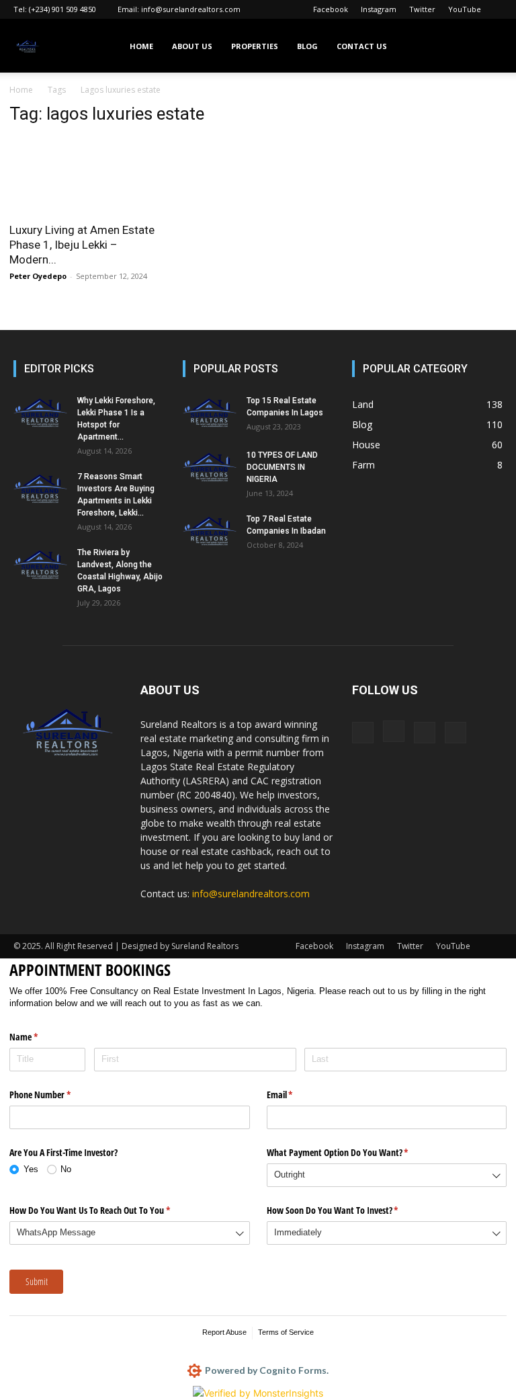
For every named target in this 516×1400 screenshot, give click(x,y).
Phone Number (55, 1094)
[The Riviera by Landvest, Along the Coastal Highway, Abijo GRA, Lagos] (40, 565)
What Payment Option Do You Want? (353, 1152)
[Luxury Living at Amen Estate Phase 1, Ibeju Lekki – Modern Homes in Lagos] (86, 176)
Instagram (378, 9)
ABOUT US (192, 46)
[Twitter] (424, 732)
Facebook (330, 9)
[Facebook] (363, 732)
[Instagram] (393, 731)
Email (296, 1094)
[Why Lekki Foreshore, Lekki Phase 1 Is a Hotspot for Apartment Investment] (40, 413)
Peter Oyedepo (38, 276)
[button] (486, 46)
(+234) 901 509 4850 (62, 9)
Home (21, 89)
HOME (141, 46)
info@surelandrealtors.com (191, 9)
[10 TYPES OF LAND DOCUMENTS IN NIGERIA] (209, 468)
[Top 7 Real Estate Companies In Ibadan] (209, 531)
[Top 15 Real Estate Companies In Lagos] (209, 413)
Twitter (422, 9)
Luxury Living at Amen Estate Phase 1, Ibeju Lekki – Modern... (82, 244)
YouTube (464, 9)
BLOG (307, 46)
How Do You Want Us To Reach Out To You (105, 1210)
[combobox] (387, 1175)
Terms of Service (286, 1332)
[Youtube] (455, 732)
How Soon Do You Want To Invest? (348, 1210)
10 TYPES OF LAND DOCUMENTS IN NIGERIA (282, 467)
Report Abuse (224, 1332)
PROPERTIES (254, 46)
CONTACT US (362, 46)
